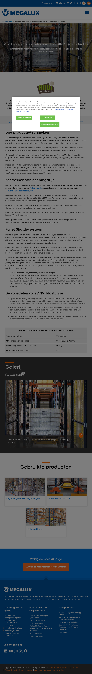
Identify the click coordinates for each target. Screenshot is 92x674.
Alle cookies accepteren (49, 124)
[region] (46, 114)
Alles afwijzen (47, 117)
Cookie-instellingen (24, 117)
